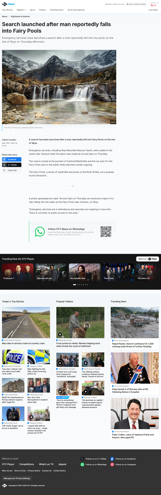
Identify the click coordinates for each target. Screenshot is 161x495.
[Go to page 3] (79, 284)
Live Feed (153, 10)
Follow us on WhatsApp (96, 464)
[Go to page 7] (87, 284)
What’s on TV (46, 464)
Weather (108, 4)
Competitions (26, 464)
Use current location (137, 4)
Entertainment (56, 10)
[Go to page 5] (83, 284)
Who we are (7, 471)
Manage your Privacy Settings (17, 478)
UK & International (76, 10)
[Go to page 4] (81, 284)
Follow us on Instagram (126, 464)
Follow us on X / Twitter (96, 459)
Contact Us (47, 471)
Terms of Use (20, 471)
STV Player (8, 464)
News (4, 16)
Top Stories (7, 10)
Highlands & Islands (20, 16)
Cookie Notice (59, 471)
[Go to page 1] (74, 284)
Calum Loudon (9, 139)
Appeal (62, 464)
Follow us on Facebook (125, 459)
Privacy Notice (34, 471)
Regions (21, 10)
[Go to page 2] (77, 284)
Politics (42, 10)
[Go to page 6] (85, 284)
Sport (32, 10)
